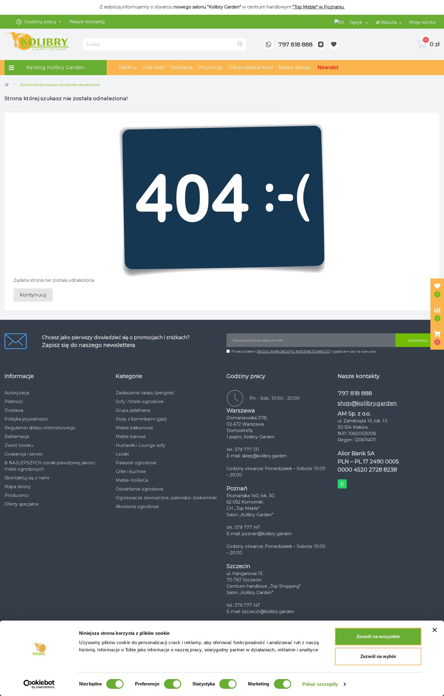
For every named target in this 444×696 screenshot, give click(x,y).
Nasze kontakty (87, 21)
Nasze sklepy (295, 67)
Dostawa (181, 67)
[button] (437, 338)
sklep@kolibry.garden (264, 456)
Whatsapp (342, 483)
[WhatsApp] (269, 44)
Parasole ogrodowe (136, 463)
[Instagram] (321, 44)
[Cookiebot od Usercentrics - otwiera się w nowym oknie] (39, 684)
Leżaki (122, 454)
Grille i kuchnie (131, 471)
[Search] (239, 44)
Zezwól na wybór (378, 656)
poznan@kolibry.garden (267, 533)
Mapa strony (18, 486)
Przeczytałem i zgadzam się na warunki (303, 351)
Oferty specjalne (22, 504)
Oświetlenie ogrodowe (139, 489)
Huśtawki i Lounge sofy (140, 445)
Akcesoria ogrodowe (137, 506)
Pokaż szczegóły (320, 684)
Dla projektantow (251, 67)
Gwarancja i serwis (23, 454)
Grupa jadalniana (133, 410)
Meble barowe (131, 436)
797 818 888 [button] (355, 393)
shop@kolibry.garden (367, 403)
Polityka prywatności (26, 419)
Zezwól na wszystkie (378, 636)
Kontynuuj (33, 295)
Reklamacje (17, 436)
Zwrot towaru (19, 445)
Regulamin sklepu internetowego (40, 428)
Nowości (327, 67)
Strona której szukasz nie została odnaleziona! (60, 84)
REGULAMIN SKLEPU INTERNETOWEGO (293, 351)
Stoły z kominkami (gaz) (141, 419)
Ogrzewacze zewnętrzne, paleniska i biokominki (166, 498)
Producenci (17, 495)
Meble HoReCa (132, 480)
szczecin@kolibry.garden (268, 611)
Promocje (210, 67)
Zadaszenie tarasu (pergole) (145, 393)
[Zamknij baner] (435, 630)
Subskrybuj (417, 340)
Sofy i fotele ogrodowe (140, 401)
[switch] (172, 684)
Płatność (154, 67)
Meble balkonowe (134, 428)
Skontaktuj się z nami (27, 478)
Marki (126, 67)
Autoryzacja (17, 393)
